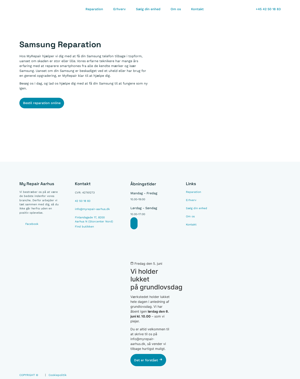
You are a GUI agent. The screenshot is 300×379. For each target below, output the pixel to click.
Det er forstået (146, 360)
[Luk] (134, 223)
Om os (176, 9)
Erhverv (119, 9)
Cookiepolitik (58, 375)
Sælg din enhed (148, 9)
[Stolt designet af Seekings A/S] (279, 376)
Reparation (94, 9)
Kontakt (197, 9)
